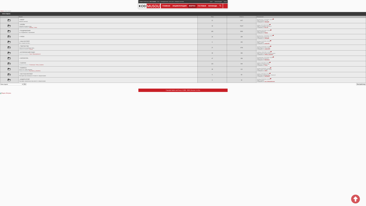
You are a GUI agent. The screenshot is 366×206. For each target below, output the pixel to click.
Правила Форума (179, 1)
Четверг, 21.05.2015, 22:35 (263, 41)
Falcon (30, 54)
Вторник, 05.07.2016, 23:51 (263, 30)
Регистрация (218, 1)
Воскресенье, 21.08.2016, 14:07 (264, 19)
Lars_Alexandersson (269, 81)
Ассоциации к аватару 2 (266, 26)
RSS (158, 1)
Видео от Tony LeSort (265, 47)
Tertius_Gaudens (268, 54)
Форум (192, 6)
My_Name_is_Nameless (35, 70)
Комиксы (23, 68)
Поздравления (25, 30)
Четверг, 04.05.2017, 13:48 (263, 68)
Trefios (35, 27)
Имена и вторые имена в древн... (268, 53)
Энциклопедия (179, 6)
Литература (24, 58)
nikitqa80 (266, 21)
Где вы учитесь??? (264, 37)
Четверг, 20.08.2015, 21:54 (263, 79)
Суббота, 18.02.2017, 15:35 (263, 52)
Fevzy (265, 65)
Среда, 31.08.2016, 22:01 (263, 73)
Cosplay (262, 42)
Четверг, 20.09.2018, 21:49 (263, 46)
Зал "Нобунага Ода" (265, 64)
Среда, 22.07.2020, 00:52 (263, 25)
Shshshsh (267, 59)
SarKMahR (267, 76)
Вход (225, 1)
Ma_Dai (266, 27)
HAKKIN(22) (263, 31)
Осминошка (32, 64)
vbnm (265, 70)
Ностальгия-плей (26, 74)
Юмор (22, 19)
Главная (166, 6)
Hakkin (266, 32)
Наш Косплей (24, 41)
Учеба (22, 36)
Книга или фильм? (264, 58)
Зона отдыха (8, 11)
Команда (212, 6)
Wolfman (31, 27)
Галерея (23, 63)
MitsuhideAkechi (37, 54)
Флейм (22, 24)
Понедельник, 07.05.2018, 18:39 (264, 57)
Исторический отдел (27, 52)
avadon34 (266, 43)
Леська (31, 49)
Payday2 (262, 80)
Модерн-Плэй (24, 79)
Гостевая (202, 6)
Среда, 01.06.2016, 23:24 (263, 62)
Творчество (24, 46)
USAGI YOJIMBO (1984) (266, 69)
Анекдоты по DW (264, 20)
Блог (211, 1)
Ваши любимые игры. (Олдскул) (268, 75)
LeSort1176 (267, 49)
